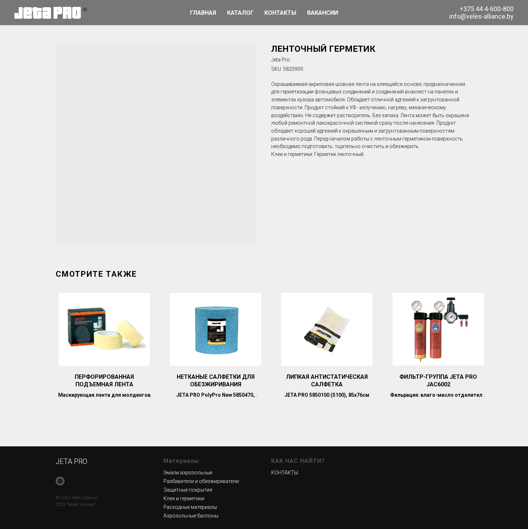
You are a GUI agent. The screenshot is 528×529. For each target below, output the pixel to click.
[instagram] (60, 481)
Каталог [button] (240, 12)
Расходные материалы (190, 507)
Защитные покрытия (187, 490)
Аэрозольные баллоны (190, 516)
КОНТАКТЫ (284, 472)
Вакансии (322, 12)
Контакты (280, 12)
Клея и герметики (183, 498)
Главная (203, 12)
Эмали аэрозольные (187, 472)
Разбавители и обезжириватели (201, 481)
